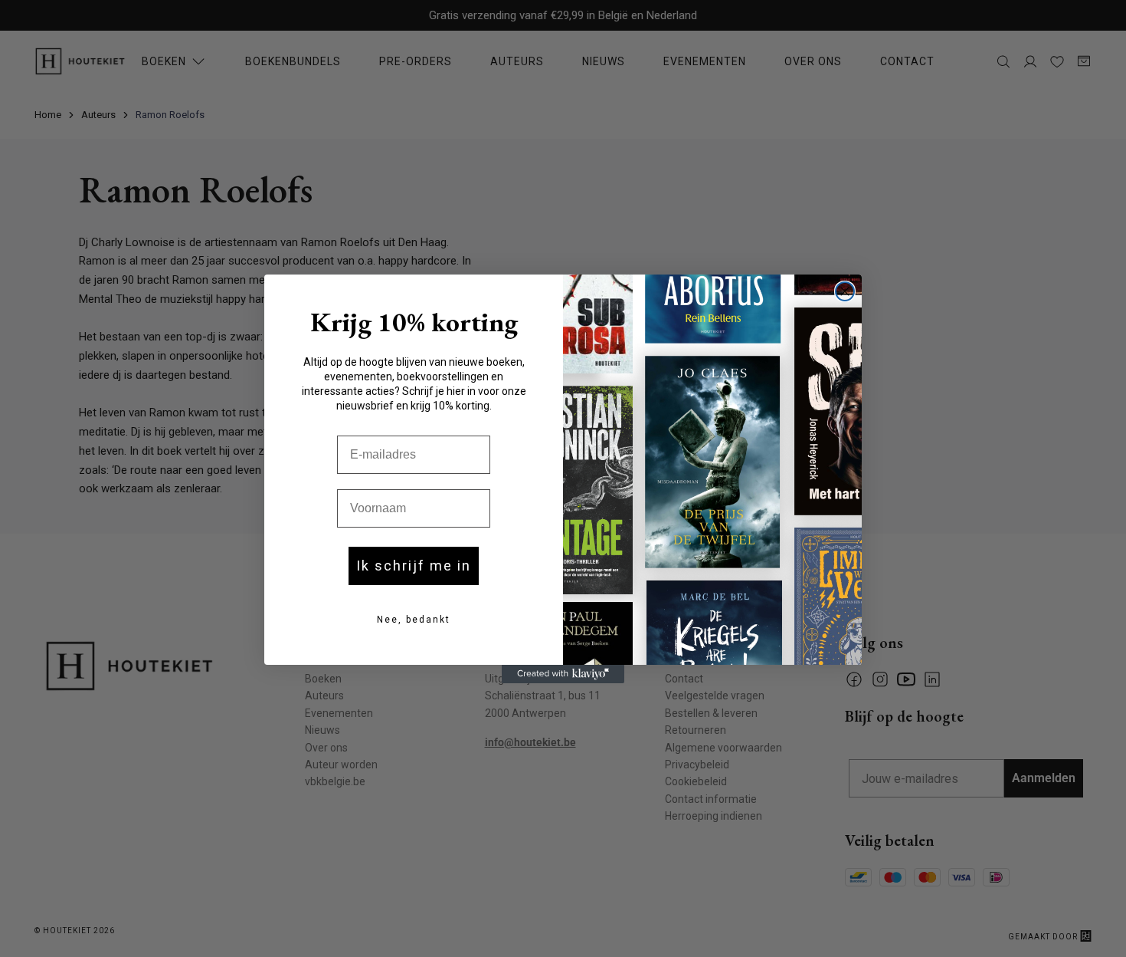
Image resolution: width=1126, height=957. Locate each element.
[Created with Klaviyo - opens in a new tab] (563, 674)
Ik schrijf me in (413, 565)
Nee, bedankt (413, 619)
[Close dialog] (845, 291)
